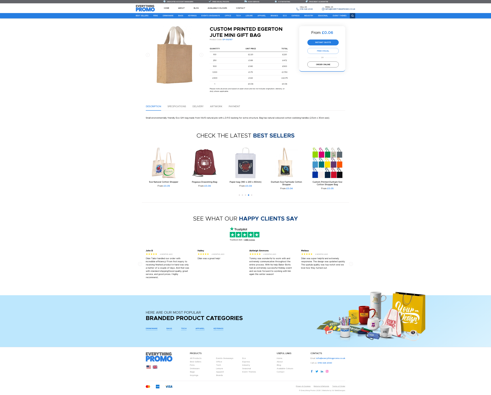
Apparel (262, 16)
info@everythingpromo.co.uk (340, 8)
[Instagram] (327, 371)
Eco (285, 16)
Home (166, 8)
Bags (180, 16)
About (181, 8)
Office (228, 16)
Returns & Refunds (321, 386)
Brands (274, 16)
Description (153, 106)
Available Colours (217, 8)
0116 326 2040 (306, 8)
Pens (155, 16)
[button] (148, 55)
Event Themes (340, 16)
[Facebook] (311, 371)
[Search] (352, 15)
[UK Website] (155, 368)
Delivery (198, 106)
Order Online (323, 64)
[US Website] (148, 368)
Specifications (177, 106)
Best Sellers (142, 16)
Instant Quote (323, 42)
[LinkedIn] (322, 371)
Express (296, 16)
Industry (308, 16)
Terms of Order (338, 386)
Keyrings (192, 16)
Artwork (216, 106)
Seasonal (323, 16)
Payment (234, 106)
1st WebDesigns (338, 390)
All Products (196, 358)
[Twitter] (317, 371)
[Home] (145, 8)
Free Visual (323, 51)
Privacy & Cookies (303, 386)
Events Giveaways (210, 16)
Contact (240, 8)
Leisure (249, 16)
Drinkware (168, 16)
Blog (196, 8)
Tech (238, 16)
